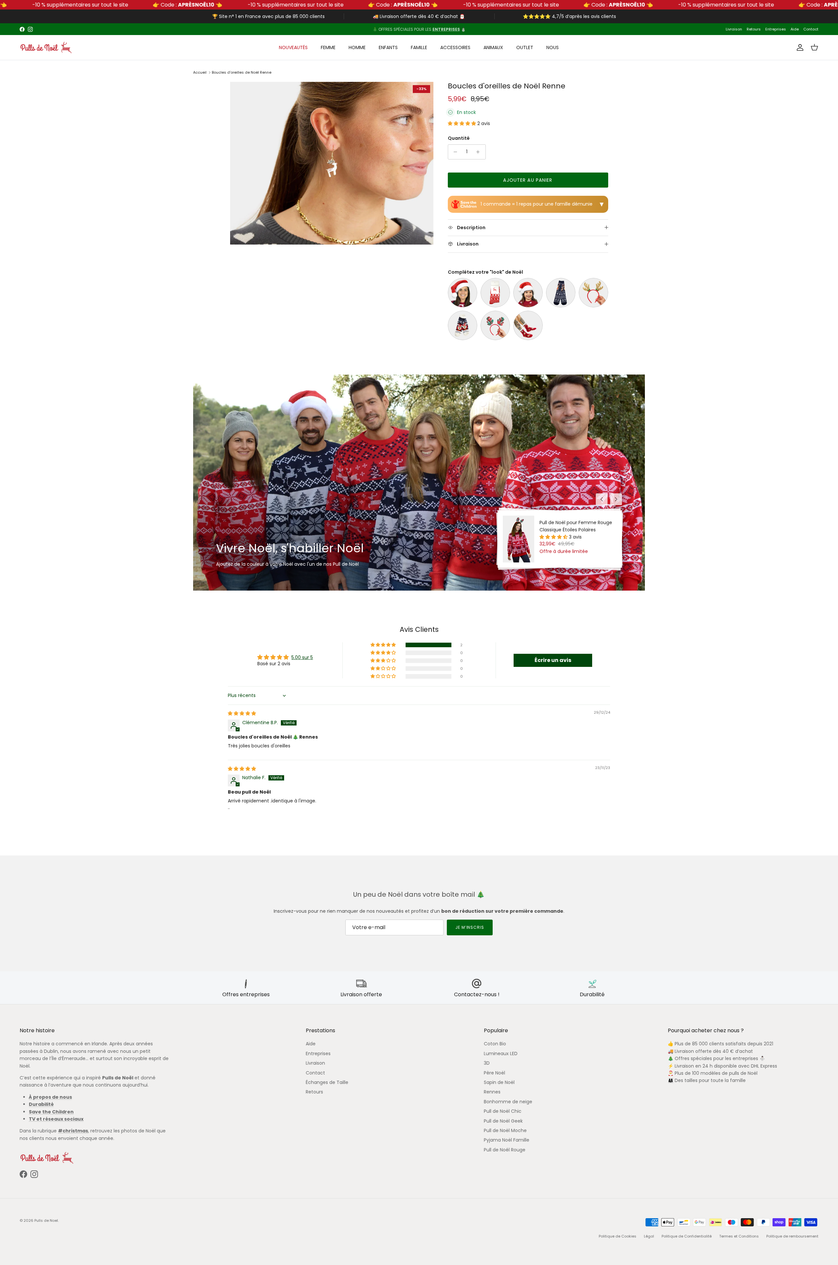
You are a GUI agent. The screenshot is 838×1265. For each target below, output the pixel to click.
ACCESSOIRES (455, 47)
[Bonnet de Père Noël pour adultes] (462, 292)
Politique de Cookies (617, 1236)
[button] (462, 123)
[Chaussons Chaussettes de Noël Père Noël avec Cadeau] (462, 325)
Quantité (459, 138)
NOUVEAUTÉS (293, 47)
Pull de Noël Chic (502, 1111)
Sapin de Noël (499, 1082)
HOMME (357, 47)
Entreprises (775, 29)
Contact (810, 29)
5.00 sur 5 (302, 657)
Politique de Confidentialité (687, 1236)
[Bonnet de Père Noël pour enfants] (528, 292)
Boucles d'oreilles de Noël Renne (241, 72)
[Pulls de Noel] (46, 47)
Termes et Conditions (739, 1236)
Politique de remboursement (792, 1236)
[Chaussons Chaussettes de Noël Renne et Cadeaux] (528, 325)
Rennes (492, 1092)
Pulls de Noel (46, 1220)
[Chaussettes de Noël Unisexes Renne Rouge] (495, 292)
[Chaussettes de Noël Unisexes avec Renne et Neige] (560, 292)
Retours (754, 29)
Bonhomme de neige (508, 1101)
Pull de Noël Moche (505, 1130)
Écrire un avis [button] (553, 660)
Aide (795, 29)
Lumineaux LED (501, 1053)
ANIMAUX (493, 47)
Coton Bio (495, 1043)
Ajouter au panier (527, 180)
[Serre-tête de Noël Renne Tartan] (495, 325)
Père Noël (494, 1073)
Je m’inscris (469, 927)
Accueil (200, 72)
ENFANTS (388, 47)
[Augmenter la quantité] (479, 152)
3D (487, 1063)
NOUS (552, 47)
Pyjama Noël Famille (506, 1140)
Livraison (734, 29)
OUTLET (524, 47)
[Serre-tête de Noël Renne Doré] (593, 292)
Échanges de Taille (327, 1082)
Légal (649, 1236)
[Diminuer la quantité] (454, 152)
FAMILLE (419, 47)
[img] (242, 713)
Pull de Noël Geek (503, 1121)
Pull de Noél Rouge (504, 1149)
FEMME (328, 47)
